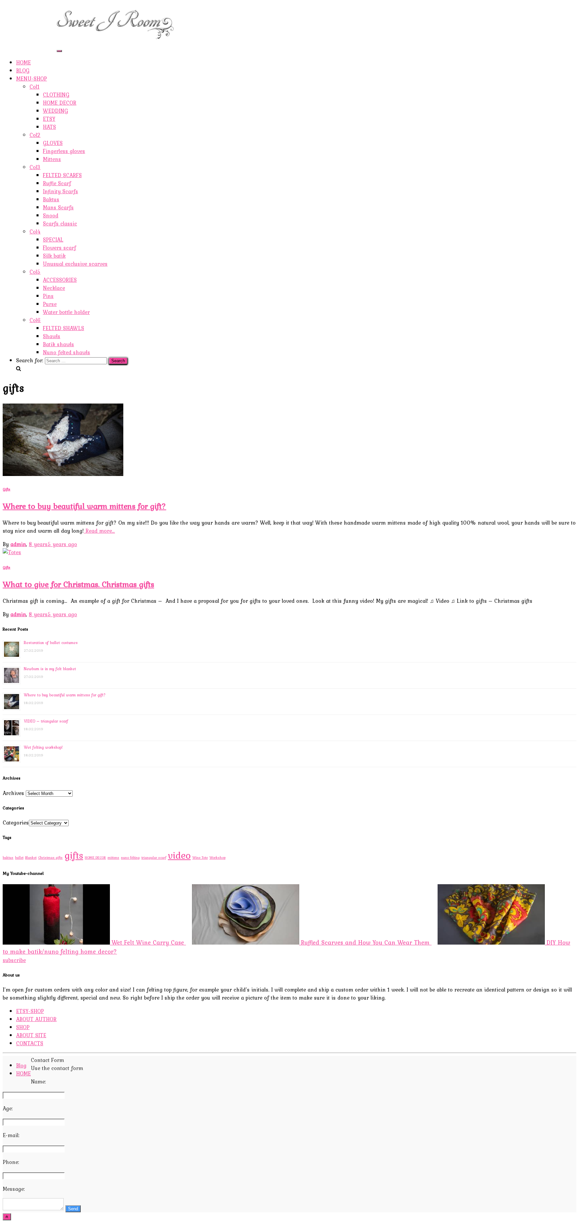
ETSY (49, 119)
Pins (48, 296)
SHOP (22, 28)
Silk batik (54, 256)
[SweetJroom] (115, 41)
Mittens (52, 159)
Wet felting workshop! (43, 747)
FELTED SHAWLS (63, 328)
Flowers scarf (59, 248)
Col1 (34, 87)
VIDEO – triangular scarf (46, 721)
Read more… (99, 531)
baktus (8, 857)
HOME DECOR (59, 103)
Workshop (217, 857)
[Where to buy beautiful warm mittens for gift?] (63, 474)
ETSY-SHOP (30, 12)
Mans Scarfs (58, 207)
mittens (113, 857)
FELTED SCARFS (62, 175)
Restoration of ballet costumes (51, 643)
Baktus (51, 199)
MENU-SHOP (31, 78)
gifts (73, 855)
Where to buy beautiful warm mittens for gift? (84, 506)
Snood (50, 215)
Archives (13, 793)
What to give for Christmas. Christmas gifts (78, 584)
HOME (23, 62)
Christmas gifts (50, 857)
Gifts (6, 489)
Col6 (35, 320)
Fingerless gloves (64, 151)
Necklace (54, 288)
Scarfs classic (60, 223)
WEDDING (55, 111)
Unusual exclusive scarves (75, 264)
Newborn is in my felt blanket (50, 669)
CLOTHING (56, 95)
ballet (19, 857)
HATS (49, 127)
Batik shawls (58, 344)
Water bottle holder (66, 312)
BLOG (22, 70)
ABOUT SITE (31, 36)
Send (73, 1208)
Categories (16, 822)
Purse (50, 304)
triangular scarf (153, 857)
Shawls (51, 336)
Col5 (35, 272)
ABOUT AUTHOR (36, 20)
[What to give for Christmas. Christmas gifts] (12, 552)
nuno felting (130, 857)
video (179, 855)
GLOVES (53, 143)
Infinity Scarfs (60, 191)
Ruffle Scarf (57, 183)
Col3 (35, 167)
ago (53, 544)
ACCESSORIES (60, 280)
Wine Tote (200, 857)
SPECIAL (53, 239)
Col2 (35, 135)
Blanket (31, 857)
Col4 (35, 231)
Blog (21, 1065)
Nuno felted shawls (66, 352)
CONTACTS (29, 44)
